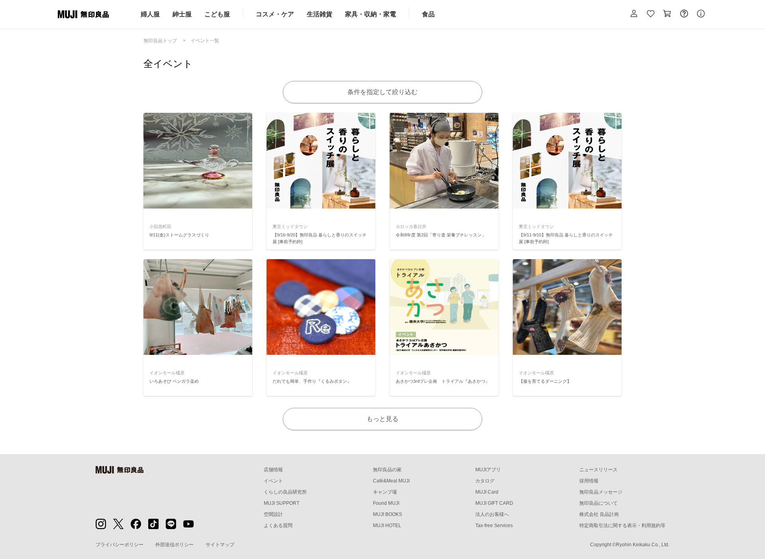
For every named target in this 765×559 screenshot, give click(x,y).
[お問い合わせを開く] (684, 14)
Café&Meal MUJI (391, 481)
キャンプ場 (385, 492)
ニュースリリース (598, 469)
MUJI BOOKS (387, 514)
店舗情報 (273, 469)
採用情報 (588, 481)
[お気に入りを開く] (650, 14)
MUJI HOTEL (387, 525)
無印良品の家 (387, 469)
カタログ (484, 481)
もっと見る (382, 418)
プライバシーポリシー (119, 544)
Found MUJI (386, 503)
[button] (634, 14)
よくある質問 (278, 525)
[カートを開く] (667, 14)
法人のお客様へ (492, 514)
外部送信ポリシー (174, 544)
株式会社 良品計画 (599, 514)
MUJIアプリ (488, 469)
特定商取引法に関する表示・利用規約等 (622, 525)
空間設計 (273, 514)
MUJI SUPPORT (281, 503)
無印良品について (598, 503)
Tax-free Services (494, 525)
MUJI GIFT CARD (494, 503)
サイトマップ (220, 544)
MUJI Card (486, 492)
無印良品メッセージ (600, 492)
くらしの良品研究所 (285, 492)
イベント (273, 481)
